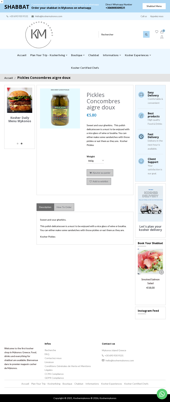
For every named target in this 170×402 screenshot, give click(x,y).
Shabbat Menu (154, 6)
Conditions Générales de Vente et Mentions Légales (68, 368)
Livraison (49, 362)
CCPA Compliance (54, 373)
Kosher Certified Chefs (136, 383)
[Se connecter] (161, 37)
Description (45, 207)
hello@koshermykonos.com (120, 360)
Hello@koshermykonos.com (48, 16)
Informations (92, 383)
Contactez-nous (53, 358)
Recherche (50, 350)
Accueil (8, 77)
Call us (144, 16)
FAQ (47, 354)
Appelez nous (156, 16)
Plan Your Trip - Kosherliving (45, 383)
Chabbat (78, 383)
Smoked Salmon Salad (150, 281)
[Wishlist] (156, 32)
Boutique (67, 383)
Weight (91, 156)
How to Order (64, 207)
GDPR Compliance (54, 377)
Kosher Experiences (111, 383)
